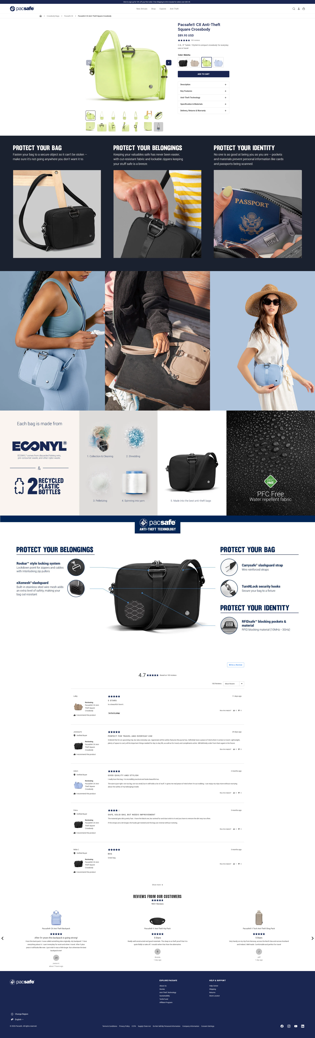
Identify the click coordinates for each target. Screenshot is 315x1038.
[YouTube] (295, 1026)
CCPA (134, 1026)
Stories (162, 989)
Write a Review (235, 665)
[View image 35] (90, 127)
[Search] (293, 8)
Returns (212, 992)
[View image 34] (158, 115)
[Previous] (2, 938)
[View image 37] (113, 127)
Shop (153, 9)
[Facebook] (282, 1026)
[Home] (40, 16)
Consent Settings (207, 1026)
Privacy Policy (124, 1026)
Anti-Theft (174, 9)
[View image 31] (124, 115)
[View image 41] (158, 127)
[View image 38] (124, 127)
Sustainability (164, 996)
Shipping (212, 989)
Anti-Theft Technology (167, 992)
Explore (163, 9)
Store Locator (214, 996)
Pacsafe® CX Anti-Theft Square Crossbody (92, 708)
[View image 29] (102, 115)
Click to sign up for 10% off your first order (137, 2)
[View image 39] (136, 127)
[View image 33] (147, 115)
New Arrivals (141, 9)
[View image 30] (113, 115)
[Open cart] (303, 8)
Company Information (190, 1026)
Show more (156, 885)
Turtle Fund (163, 999)
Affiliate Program (165, 1002)
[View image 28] (90, 115)
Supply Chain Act (144, 1026)
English (18, 1019)
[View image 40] (147, 127)
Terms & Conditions (109, 1026)
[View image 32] (136, 115)
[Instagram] (288, 1026)
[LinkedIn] (302, 1026)
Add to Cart (203, 74)
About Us (162, 986)
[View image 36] (102, 127)
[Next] (312, 938)
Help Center (213, 986)
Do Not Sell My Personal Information (166, 1026)
